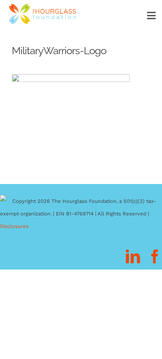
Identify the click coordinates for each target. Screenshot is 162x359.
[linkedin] (133, 257)
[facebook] (155, 257)
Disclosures (14, 226)
